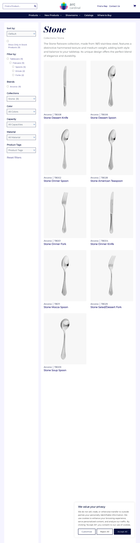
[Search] (35, 6)
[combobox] (20, 6)
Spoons (20, 67)
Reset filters (14, 157)
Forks (19, 75)
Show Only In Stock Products (17, 46)
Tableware (16, 59)
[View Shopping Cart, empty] (134, 6)
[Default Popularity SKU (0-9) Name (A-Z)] (21, 33)
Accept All (122, 531)
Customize (87, 531)
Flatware (18, 63)
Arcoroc (15, 86)
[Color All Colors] (21, 111)
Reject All (104, 531)
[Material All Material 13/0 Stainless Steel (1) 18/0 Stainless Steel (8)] (21, 137)
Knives (20, 71)
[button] (39, 15)
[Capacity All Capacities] (21, 124)
